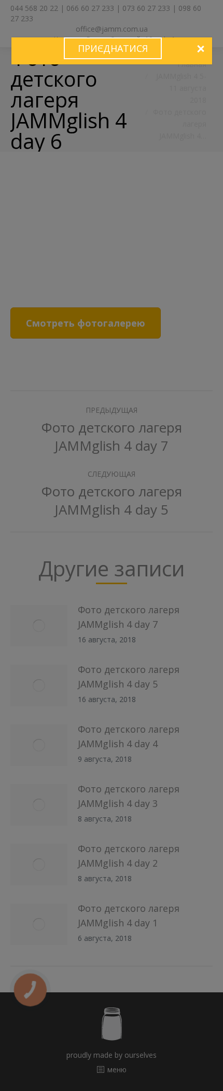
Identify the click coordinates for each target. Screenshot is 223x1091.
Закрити (200, 49)
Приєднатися (113, 48)
